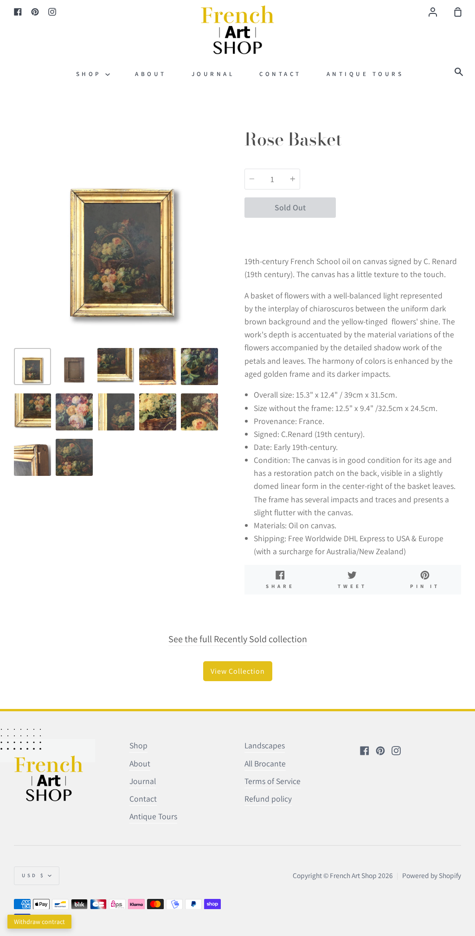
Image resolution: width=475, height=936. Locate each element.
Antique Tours (365, 74)
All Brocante (265, 763)
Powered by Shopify (431, 875)
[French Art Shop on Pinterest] (380, 750)
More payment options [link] (398, 230)
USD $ (33, 875)
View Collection (238, 671)
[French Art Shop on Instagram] (396, 750)
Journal (213, 74)
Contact (280, 74)
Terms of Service (272, 781)
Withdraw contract (39, 921)
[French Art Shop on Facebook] (364, 750)
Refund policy (268, 798)
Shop (91, 74)
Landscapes (264, 745)
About (151, 74)
